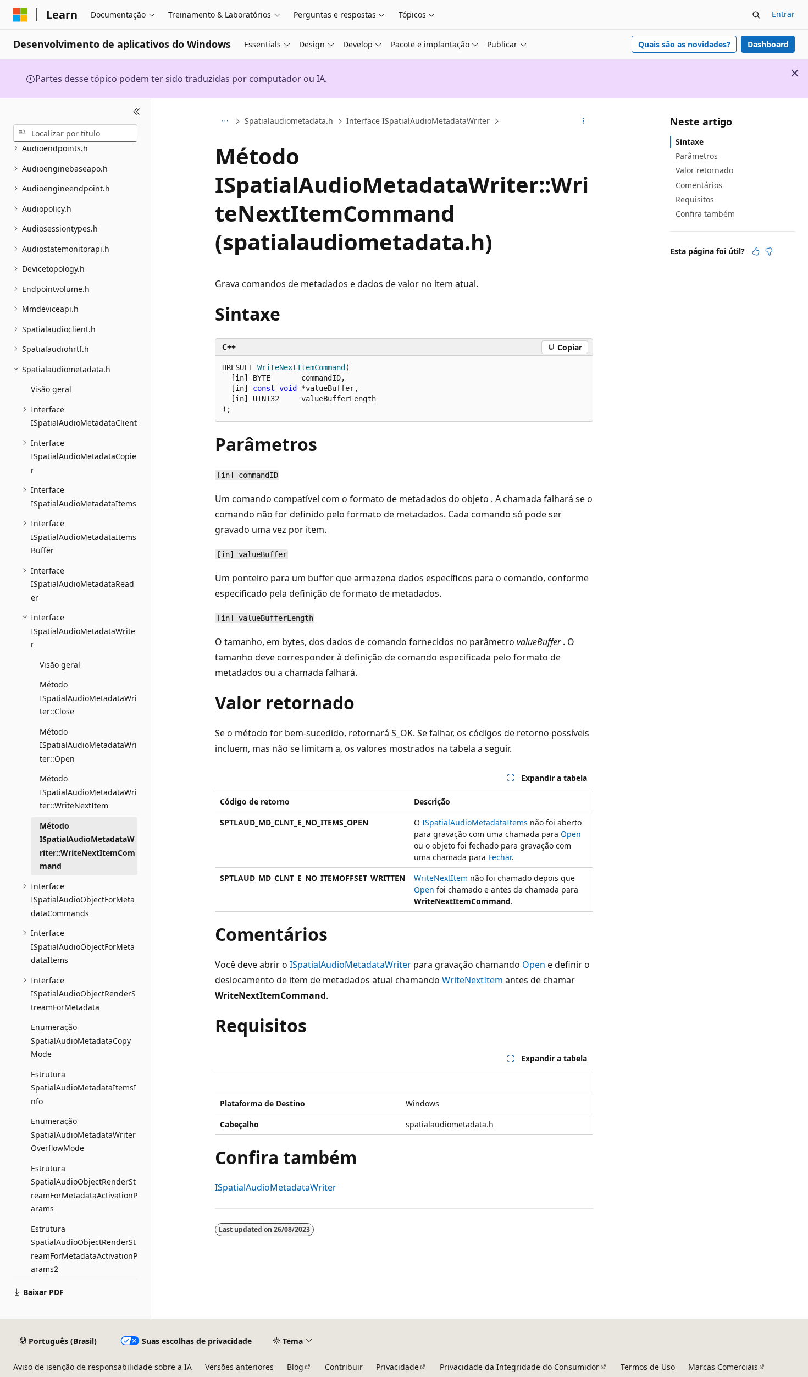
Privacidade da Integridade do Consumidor (519, 1367)
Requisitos (695, 199)
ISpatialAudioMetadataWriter (350, 965)
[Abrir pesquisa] (756, 15)
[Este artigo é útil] (755, 251)
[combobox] (75, 133)
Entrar (783, 14)
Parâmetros (697, 156)
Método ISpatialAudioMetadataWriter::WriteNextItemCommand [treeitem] (87, 846)
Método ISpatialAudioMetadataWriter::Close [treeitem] (88, 698)
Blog (295, 1367)
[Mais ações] (583, 121)
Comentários (699, 185)
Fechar (500, 857)
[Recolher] (136, 111)
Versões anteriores (239, 1367)
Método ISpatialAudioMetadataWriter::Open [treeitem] (88, 745)
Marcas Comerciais (723, 1367)
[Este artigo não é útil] (769, 251)
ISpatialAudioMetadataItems (475, 822)
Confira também (705, 213)
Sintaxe (690, 141)
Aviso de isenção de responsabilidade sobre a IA (102, 1367)
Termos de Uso (648, 1367)
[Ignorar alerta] (795, 73)
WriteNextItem (441, 878)
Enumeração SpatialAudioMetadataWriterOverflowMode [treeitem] (83, 1134)
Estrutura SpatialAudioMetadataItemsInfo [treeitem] (83, 1087)
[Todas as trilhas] (224, 121)
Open (571, 834)
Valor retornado (704, 170)
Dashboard (768, 44)
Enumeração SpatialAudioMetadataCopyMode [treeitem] (81, 1040)
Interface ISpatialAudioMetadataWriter (418, 120)
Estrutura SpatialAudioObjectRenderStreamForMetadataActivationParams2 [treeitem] (84, 1249)
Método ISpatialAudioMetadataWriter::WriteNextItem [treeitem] (88, 792)
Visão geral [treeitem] (51, 389)
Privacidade (397, 1367)
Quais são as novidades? (684, 44)
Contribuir (344, 1367)
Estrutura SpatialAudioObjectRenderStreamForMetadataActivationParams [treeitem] (84, 1188)
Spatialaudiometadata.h (289, 120)
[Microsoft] (20, 15)
